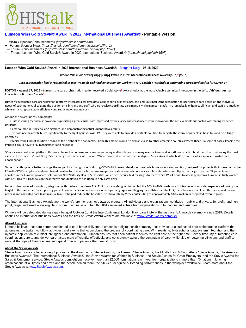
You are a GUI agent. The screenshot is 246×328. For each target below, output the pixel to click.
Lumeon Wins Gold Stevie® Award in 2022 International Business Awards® (73, 34)
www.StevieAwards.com (46, 266)
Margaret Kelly (130, 68)
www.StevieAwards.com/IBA (157, 216)
